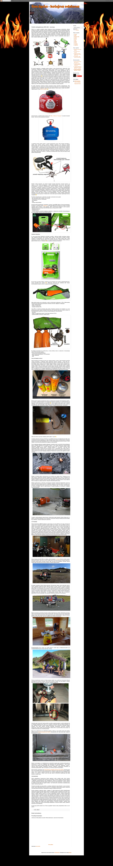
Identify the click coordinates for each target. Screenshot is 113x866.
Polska (75, 35)
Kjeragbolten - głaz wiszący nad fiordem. (77, 57)
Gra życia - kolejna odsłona (55, 6)
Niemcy (75, 39)
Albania (75, 41)
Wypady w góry (76, 36)
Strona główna (50, 844)
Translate (77, 30)
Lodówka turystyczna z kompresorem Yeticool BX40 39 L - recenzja (77, 67)
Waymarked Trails (78, 83)
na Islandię (58, 559)
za (44, 89)
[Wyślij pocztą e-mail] (34, 809)
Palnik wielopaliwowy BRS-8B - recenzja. (77, 70)
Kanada (75, 34)
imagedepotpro (57, 852)
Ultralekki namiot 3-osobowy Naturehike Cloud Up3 (77, 64)
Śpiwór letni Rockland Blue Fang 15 (77, 62)
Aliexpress (45, 205)
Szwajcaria (76, 45)
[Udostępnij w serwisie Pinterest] (38, 809)
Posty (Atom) (38, 846)
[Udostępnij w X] (36, 809)
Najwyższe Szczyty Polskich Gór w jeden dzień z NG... (77, 54)
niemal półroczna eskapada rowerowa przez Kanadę (54, 769)
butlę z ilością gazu (55, 115)
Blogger (70, 852)
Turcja (75, 40)
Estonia (75, 42)
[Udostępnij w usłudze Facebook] (37, 809)
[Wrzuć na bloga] (35, 809)
